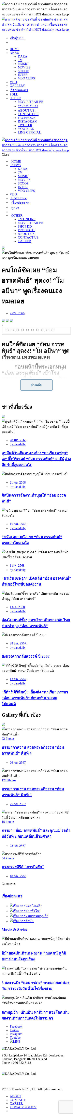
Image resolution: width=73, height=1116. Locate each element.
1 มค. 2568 (17, 607)
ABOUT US (26, 110)
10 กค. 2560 (18, 876)
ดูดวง (14, 207)
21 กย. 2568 (18, 482)
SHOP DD (25, 226)
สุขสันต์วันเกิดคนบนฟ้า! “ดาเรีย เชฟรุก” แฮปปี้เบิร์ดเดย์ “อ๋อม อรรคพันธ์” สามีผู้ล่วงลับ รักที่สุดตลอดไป (36, 459)
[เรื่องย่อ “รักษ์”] (22, 921)
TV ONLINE (26, 219)
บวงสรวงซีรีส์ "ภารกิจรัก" (23, 867)
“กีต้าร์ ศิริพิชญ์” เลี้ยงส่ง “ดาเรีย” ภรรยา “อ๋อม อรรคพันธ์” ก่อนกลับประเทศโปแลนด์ (35, 698)
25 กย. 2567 (18, 804)
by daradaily (18, 444)
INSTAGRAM (27, 121)
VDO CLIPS (26, 78)
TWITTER (25, 125)
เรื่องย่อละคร (19, 90)
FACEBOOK (27, 117)
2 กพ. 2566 (17, 313)
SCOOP (23, 71)
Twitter (14, 1030)
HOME (14, 49)
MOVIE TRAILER (30, 101)
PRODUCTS (26, 230)
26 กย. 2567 (18, 762)
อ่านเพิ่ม (36, 385)
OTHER (15, 98)
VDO (13, 82)
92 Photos (8, 738)
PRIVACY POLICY (23, 1107)
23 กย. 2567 (18, 845)
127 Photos (9, 780)
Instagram (16, 1034)
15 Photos (8, 821)
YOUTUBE (26, 128)
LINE (16, 1041)
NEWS (14, 52)
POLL (14, 94)
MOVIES (24, 67)
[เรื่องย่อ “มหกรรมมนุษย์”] (29, 916)
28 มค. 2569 (18, 440)
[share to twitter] (7, 321)
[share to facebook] (3, 321)
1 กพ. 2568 (17, 565)
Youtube (15, 1037)
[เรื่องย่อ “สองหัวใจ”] (25, 911)
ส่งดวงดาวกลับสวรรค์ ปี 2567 (26, 656)
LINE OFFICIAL (29, 132)
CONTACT (17, 1100)
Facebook (16, 1026)
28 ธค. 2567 (18, 643)
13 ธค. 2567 (18, 679)
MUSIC (23, 63)
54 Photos (8, 858)
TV (20, 60)
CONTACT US (28, 114)
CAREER (24, 241)
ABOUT (15, 1096)
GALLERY (17, 85)
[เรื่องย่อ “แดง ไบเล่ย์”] (26, 906)
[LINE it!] (11, 321)
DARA (22, 56)
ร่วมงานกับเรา (28, 106)
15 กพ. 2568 (18, 524)
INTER (23, 74)
